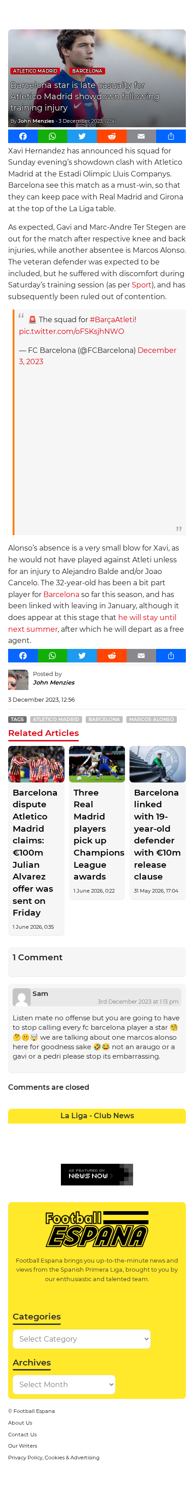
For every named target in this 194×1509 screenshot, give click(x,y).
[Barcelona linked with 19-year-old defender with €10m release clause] (157, 764)
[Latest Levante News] (177, 1130)
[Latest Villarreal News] (177, 1148)
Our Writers (22, 1446)
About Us (20, 1423)
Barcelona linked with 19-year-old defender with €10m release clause (157, 834)
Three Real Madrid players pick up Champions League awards (97, 834)
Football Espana (34, 1411)
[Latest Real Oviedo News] (106, 1148)
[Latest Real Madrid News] (88, 1148)
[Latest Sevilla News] (141, 1148)
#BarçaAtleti (112, 319)
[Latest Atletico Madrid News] (52, 1130)
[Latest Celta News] (88, 1130)
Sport (142, 285)
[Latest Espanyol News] (123, 1130)
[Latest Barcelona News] (70, 1130)
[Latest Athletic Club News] (34, 1130)
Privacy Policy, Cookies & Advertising (54, 1457)
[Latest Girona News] (159, 1130)
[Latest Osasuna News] (34, 1148)
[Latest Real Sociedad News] (123, 1148)
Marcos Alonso (151, 719)
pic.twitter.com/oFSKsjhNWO (71, 331)
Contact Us (22, 1434)
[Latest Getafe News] (141, 1130)
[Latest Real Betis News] (70, 1148)
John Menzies (36, 121)
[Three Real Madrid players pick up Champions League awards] (97, 764)
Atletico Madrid (35, 71)
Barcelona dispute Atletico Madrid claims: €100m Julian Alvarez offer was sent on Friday (35, 852)
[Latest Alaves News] (17, 1130)
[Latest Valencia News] (159, 1148)
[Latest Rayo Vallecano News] (52, 1148)
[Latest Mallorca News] (17, 1148)
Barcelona (87, 71)
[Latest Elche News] (106, 1130)
